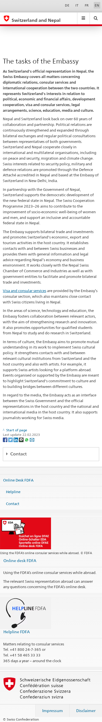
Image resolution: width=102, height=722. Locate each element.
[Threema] (21, 439)
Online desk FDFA (19, 560)
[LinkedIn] (16, 439)
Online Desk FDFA (18, 480)
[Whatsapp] (27, 439)
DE (67, 5)
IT (76, 5)
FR (87, 5)
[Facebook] (5, 439)
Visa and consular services (24, 290)
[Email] (32, 439)
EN (97, 5)
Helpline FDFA (16, 631)
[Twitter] (11, 439)
